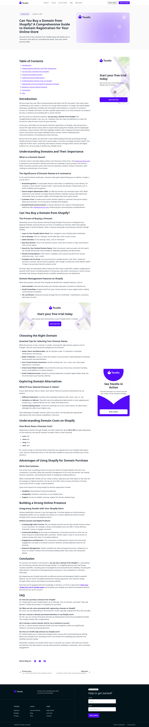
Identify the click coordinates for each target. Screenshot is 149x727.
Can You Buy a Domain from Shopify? (35, 71)
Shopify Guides (25, 14)
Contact (48, 716)
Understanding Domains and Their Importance (39, 68)
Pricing (53, 3)
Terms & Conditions (119, 725)
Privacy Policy (131, 725)
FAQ (23, 93)
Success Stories (62, 3)
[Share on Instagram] (35, 661)
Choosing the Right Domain (32, 75)
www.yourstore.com (82, 161)
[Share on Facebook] (44, 661)
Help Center (78, 3)
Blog (71, 3)
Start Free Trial (124, 3)
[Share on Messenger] (39, 661)
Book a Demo (94, 715)
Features (46, 3)
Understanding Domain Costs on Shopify (37, 81)
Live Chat (49, 713)
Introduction (26, 65)
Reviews (16, 713)
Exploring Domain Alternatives (33, 78)
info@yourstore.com (40, 207)
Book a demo (113, 3)
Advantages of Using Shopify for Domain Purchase (40, 84)
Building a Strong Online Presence (34, 87)
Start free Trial (55, 324)
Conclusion (26, 90)
